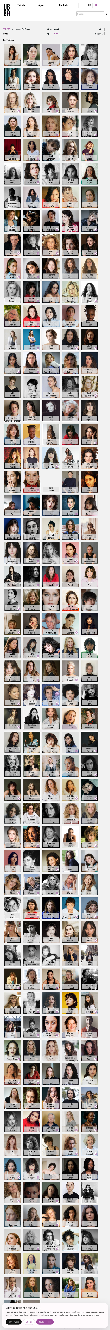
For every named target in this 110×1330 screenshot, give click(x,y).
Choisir (29, 1322)
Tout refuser (13, 1322)
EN (95, 5)
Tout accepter (45, 1322)
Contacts (63, 5)
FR (89, 5)
